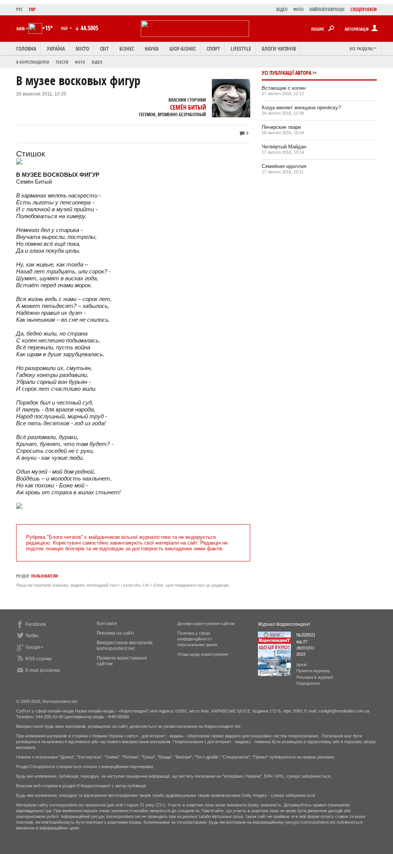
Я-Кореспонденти (32, 62)
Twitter (32, 635)
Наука (152, 48)
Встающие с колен (283, 88)
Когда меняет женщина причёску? (301, 107)
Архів (301, 664)
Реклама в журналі (314, 677)
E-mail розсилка (42, 670)
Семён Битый (188, 107)
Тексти (62, 62)
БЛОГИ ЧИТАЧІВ (279, 48)
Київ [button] (21, 28)
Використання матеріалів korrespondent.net (124, 645)
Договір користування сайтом (206, 623)
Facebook (35, 624)
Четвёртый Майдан (284, 147)
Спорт (213, 48)
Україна (56, 48)
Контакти (107, 623)
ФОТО (298, 9)
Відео (97, 62)
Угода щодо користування (202, 654)
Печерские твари (281, 127)
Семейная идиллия (284, 166)
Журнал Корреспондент (284, 624)
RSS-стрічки (38, 658)
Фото (80, 62)
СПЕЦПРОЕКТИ (363, 9)
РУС (19, 9)
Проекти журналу (313, 670)
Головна (26, 48)
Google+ (34, 647)
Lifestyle (241, 48)
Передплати (308, 683)
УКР (32, 9)
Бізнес (126, 48)
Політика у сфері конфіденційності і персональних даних (197, 639)
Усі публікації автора (286, 72)
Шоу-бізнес (182, 48)
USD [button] (65, 28)
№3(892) (305, 635)
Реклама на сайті (115, 633)
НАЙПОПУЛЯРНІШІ (327, 9)
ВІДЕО (281, 9)
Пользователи (44, 576)
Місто (82, 48)
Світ (104, 48)
